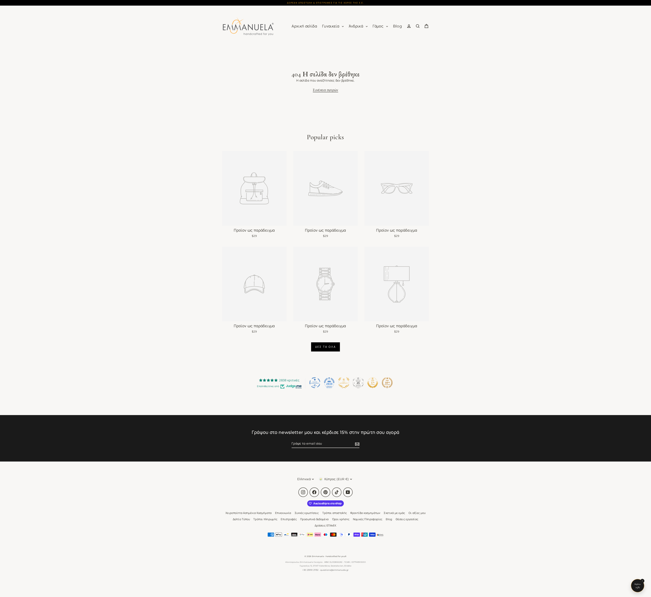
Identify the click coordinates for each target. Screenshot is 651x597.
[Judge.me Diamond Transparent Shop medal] (314, 382)
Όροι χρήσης (341, 519)
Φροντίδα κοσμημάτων (365, 513)
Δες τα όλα (325, 346)
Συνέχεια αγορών (325, 90)
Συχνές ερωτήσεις (307, 513)
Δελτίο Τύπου (241, 519)
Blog (397, 26)
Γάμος (378, 26)
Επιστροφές (289, 519)
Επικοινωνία (283, 513)
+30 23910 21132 (310, 570)
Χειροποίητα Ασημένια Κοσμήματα (248, 513)
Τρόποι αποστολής (334, 513)
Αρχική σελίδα (304, 26)
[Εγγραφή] (356, 444)
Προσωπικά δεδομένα (314, 519)
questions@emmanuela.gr (334, 570)
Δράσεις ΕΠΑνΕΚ (325, 525)
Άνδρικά (356, 26)
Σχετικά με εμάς (394, 513)
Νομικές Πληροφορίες (367, 519)
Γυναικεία (331, 26)
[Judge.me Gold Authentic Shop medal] (343, 382)
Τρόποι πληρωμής (265, 519)
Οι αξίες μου (417, 513)
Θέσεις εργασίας (407, 519)
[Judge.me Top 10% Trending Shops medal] (387, 382)
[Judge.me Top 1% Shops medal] (372, 382)
